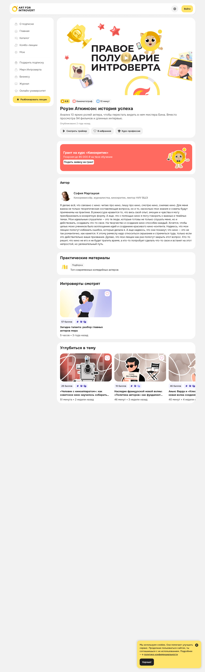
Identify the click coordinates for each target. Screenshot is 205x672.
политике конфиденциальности (161, 654)
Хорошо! (146, 662)
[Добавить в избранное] (107, 293)
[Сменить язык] (174, 8)
